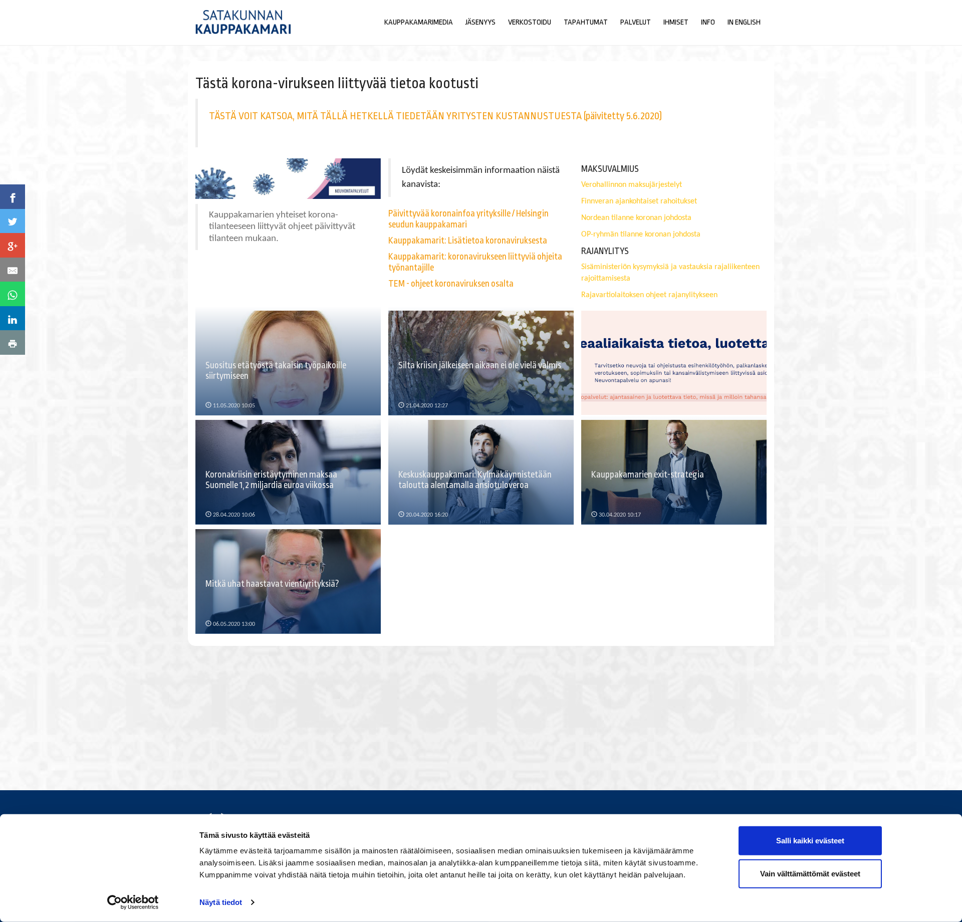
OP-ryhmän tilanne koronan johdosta (640, 235)
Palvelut (635, 22)
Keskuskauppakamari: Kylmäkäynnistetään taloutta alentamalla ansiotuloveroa (475, 480)
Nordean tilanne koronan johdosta (636, 218)
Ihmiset (675, 22)
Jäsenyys (480, 22)
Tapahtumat (586, 22)
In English (744, 22)
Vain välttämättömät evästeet (810, 873)
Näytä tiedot (220, 902)
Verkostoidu (529, 22)
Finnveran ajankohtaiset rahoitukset (639, 201)
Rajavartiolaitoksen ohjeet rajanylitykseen (649, 295)
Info (708, 22)
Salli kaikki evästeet (810, 840)
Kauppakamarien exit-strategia (647, 475)
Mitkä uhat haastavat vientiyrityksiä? (272, 584)
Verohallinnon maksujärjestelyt (631, 185)
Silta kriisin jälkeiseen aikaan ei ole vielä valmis (479, 365)
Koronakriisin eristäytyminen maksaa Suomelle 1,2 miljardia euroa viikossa (271, 480)
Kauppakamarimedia (418, 22)
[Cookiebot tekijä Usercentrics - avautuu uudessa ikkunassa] (133, 902)
